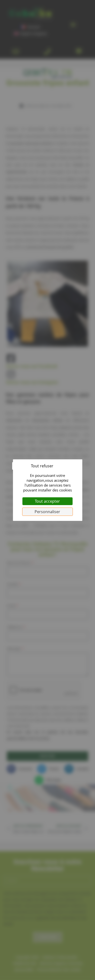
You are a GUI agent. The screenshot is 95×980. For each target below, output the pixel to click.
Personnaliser (47, 511)
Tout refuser (42, 466)
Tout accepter (47, 501)
